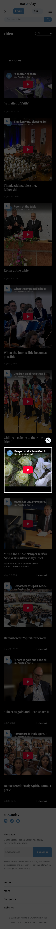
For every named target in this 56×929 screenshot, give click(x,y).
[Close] (48, 440)
